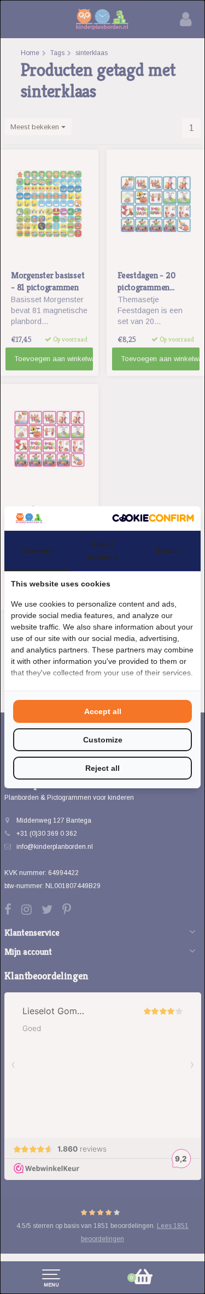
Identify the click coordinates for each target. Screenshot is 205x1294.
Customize (102, 739)
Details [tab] (168, 550)
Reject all (102, 768)
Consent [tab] (37, 550)
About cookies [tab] (102, 550)
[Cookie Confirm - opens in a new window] (153, 518)
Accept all (102, 711)
